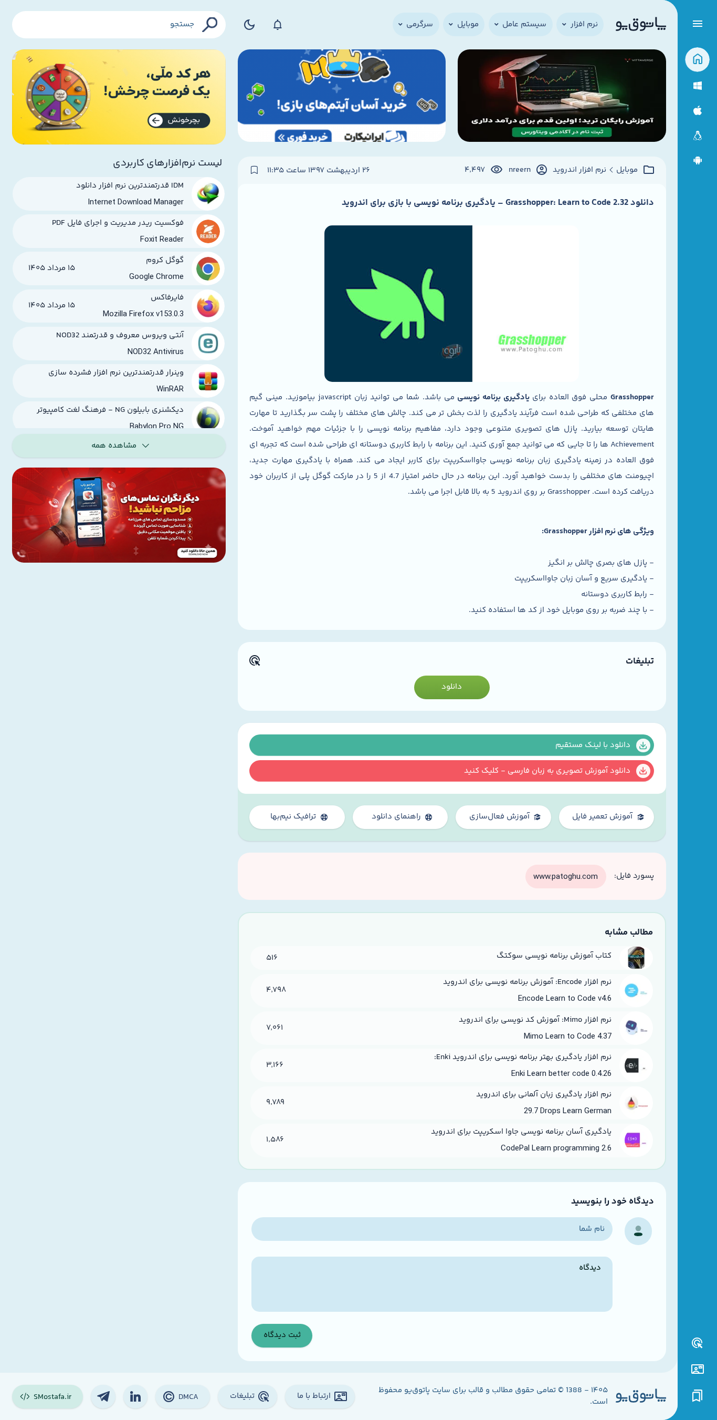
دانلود (451, 687)
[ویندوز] (697, 86)
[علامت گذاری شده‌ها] (698, 1396)
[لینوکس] (697, 136)
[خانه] (697, 59)
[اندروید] (697, 160)
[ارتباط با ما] (697, 1369)
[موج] (562, 96)
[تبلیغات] (697, 1343)
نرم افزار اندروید (579, 170)
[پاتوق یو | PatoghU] (641, 24)
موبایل (627, 170)
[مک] (697, 110)
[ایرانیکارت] (342, 96)
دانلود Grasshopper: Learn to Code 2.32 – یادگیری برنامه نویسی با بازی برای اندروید (498, 203)
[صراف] (119, 96)
